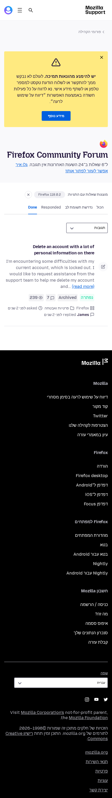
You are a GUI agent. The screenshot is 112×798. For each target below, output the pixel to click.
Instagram (87, 699)
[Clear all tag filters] (28, 194)
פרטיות (101, 771)
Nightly (100, 563)
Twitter (100, 415)
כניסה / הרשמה (94, 604)
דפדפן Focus (96, 503)
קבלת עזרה (98, 642)
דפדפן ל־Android (92, 485)
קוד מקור (100, 406)
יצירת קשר (98, 790)
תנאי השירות (97, 761)
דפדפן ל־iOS (96, 494)
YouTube (96, 699)
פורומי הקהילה (89, 32)
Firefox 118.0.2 (49, 194)
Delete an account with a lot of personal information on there (63, 249)
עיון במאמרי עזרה (92, 434)
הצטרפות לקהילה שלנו (88, 425)
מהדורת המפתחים (91, 535)
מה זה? (101, 613)
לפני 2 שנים (53, 315)
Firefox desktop (92, 475)
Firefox (82, 308)
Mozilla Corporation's (42, 712)
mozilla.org (96, 752)
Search (31, 10)
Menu (20, 10)
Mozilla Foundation (88, 717)
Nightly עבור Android (87, 573)
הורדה (102, 466)
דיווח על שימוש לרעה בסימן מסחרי (77, 397)
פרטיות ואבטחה (57, 308)
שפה (104, 673)
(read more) (83, 286)
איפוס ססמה (96, 623)
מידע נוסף (56, 116)
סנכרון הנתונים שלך (91, 632)
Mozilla (95, 363)
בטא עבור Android (90, 554)
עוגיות (103, 780)
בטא (104, 544)
